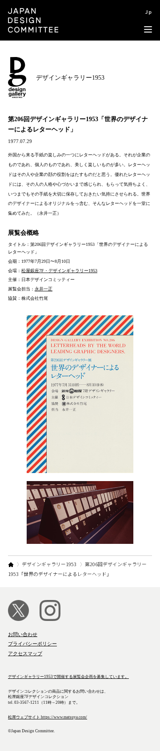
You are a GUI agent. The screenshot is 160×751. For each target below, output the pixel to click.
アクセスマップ (25, 653)
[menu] (148, 20)
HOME (11, 564)
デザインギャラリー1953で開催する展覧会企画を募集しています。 (68, 676)
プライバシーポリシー (32, 643)
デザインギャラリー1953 (49, 563)
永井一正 (43, 288)
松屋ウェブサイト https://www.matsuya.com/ (47, 717)
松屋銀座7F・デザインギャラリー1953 (59, 270)
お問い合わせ (22, 634)
